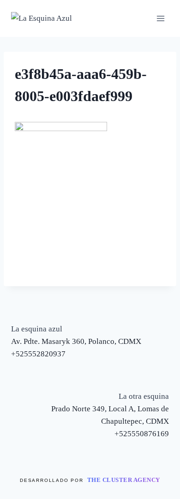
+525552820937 (38, 353)
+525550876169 (141, 433)
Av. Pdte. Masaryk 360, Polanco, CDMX (76, 341)
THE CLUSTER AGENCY (123, 479)
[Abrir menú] (160, 18)
